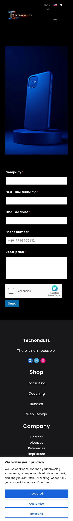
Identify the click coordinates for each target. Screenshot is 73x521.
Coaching (36, 393)
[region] (36, 489)
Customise (36, 504)
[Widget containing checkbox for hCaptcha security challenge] (33, 291)
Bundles (36, 404)
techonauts (36, 340)
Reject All (36, 514)
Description (15, 252)
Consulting (36, 383)
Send (12, 303)
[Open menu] (55, 20)
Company (14, 172)
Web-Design (36, 414)
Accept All (37, 493)
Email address (17, 212)
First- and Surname (22, 192)
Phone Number (17, 232)
